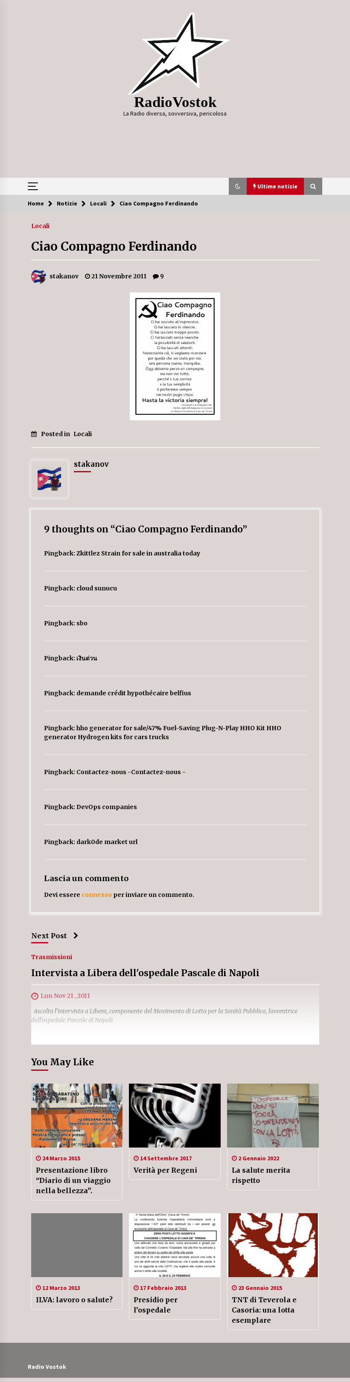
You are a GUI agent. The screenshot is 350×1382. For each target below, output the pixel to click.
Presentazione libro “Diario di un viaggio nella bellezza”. (73, 1180)
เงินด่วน (86, 658)
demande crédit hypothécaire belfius (133, 693)
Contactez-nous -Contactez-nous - (131, 772)
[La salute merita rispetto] (273, 1116)
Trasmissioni (51, 956)
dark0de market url (106, 842)
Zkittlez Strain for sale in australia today (138, 553)
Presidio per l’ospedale (156, 1304)
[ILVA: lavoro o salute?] (77, 1245)
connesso (97, 895)
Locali (40, 225)
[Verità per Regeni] (175, 1116)
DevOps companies (106, 807)
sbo (82, 623)
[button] (238, 186)
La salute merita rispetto (261, 1175)
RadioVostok (175, 102)
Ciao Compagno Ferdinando (114, 246)
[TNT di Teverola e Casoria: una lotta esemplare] (273, 1245)
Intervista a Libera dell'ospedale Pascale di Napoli (145, 973)
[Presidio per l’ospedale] (175, 1245)
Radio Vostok (47, 1366)
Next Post (49, 935)
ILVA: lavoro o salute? (74, 1299)
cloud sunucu (96, 588)
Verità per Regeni (165, 1170)
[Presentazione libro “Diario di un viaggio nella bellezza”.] (77, 1116)
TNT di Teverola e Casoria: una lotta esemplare (264, 1309)
